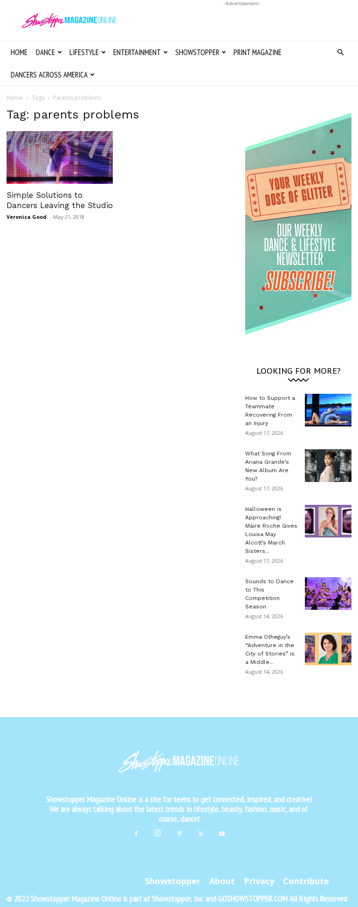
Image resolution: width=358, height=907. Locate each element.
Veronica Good (27, 216)
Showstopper (197, 52)
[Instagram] (157, 833)
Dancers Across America (49, 75)
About (222, 881)
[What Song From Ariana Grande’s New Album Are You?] (328, 465)
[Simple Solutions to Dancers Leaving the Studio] (60, 157)
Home (19, 52)
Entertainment (137, 52)
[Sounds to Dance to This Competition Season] (328, 593)
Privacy (259, 881)
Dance (45, 52)
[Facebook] (136, 834)
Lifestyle (84, 52)
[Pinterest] (179, 834)
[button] (340, 52)
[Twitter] (200, 834)
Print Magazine (258, 52)
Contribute (306, 881)
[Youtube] (221, 834)
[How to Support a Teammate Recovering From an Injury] (328, 410)
